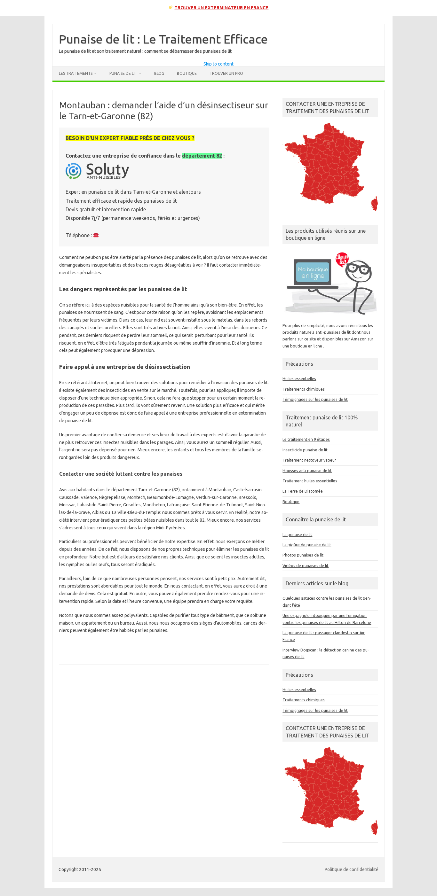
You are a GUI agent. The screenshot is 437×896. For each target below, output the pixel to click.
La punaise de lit (297, 534)
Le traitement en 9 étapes (306, 439)
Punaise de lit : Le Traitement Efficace (163, 39)
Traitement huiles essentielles (309, 481)
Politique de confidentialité (351, 869)
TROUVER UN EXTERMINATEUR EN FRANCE (221, 7)
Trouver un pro (226, 73)
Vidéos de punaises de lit (305, 565)
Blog (159, 73)
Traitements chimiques (303, 389)
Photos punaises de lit (302, 555)
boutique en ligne (306, 346)
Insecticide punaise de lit (305, 450)
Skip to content (218, 63)
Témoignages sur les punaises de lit (315, 399)
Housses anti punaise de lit (307, 470)
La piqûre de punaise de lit (306, 544)
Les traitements (75, 73)
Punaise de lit (123, 73)
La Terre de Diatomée (302, 491)
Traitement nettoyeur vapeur (309, 460)
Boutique (187, 73)
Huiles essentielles (299, 378)
